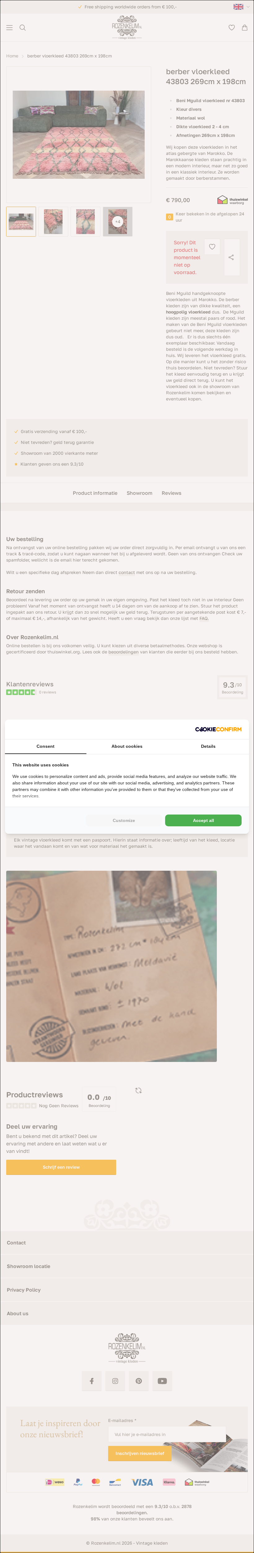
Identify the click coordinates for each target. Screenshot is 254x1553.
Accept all (203, 820)
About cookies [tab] (127, 746)
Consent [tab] (46, 746)
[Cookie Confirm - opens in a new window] (218, 729)
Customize (124, 820)
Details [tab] (208, 746)
